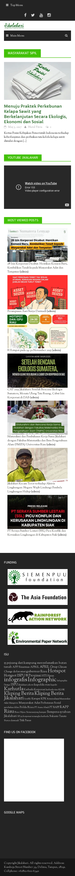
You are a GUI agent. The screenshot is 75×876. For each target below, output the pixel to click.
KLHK (61, 689)
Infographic (42, 680)
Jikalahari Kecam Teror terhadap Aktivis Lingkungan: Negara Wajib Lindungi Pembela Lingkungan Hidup (34, 488)
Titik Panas (25, 720)
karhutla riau (52, 689)
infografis (15, 680)
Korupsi (35, 699)
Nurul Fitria (35, 127)
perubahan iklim (11, 707)
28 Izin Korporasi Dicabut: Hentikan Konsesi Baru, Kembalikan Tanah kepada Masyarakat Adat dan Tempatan (37, 268)
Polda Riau (27, 707)
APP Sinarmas (21, 667)
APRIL (34, 667)
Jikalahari (22, 684)
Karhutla (13, 689)
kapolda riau (42, 685)
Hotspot (57, 671)
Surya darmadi (11, 720)
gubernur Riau (36, 671)
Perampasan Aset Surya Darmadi (26, 311)
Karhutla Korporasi (34, 689)
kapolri (54, 684)
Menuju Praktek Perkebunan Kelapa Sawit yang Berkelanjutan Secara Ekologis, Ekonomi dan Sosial (35, 114)
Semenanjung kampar (36, 712)
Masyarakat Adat (29, 703)
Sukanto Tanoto (57, 716)
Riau (9, 711)
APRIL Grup (49, 667)
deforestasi (19, 671)
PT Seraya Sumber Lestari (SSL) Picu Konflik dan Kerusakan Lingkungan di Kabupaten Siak (36, 533)
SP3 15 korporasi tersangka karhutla (33, 716)
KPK (43, 699)
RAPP (64, 707)
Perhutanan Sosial (51, 703)
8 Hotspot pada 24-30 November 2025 (29, 350)
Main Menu (17, 36)
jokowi (31, 684)
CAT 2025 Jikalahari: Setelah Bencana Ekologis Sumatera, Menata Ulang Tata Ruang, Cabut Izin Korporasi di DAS (35, 394)
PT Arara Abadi (41, 707)
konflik (27, 698)
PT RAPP (54, 707)
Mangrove (13, 703)
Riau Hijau (20, 712)
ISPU (14, 685)
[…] (24, 141)
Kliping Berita (19, 693)
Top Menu (16, 5)
